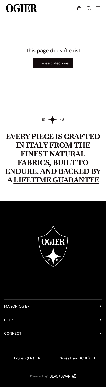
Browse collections (53, 63)
